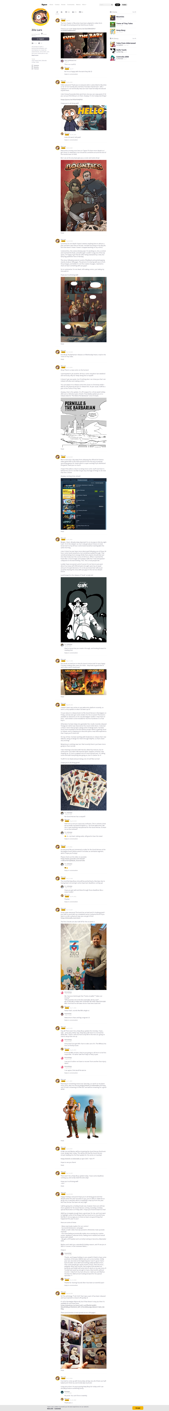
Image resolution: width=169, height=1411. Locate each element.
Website (36, 65)
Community (70, 4)
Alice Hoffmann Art (70, 60)
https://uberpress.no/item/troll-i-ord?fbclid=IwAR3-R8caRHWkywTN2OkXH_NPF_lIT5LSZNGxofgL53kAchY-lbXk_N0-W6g (83, 1307)
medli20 (120, 45)
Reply (71, 74)
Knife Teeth (121, 50)
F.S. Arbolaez (68, 644)
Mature (78, 4)
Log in (117, 4)
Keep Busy (120, 30)
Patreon (36, 69)
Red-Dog (120, 52)
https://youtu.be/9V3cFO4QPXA (72, 100)
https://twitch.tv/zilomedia (89, 1085)
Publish (124, 4)
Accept (138, 1408)
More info (50, 1408)
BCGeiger (67, 1391)
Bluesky (36, 67)
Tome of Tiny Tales (124, 23)
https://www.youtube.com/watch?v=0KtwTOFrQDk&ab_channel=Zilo (73, 860)
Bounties (120, 16)
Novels (63, 4)
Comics (57, 4)
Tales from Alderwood (126, 43)
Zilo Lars (63, 19)
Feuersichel (67, 1013)
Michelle (120, 58)
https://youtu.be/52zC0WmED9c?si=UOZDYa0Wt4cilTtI (78, 30)
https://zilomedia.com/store (70, 918)
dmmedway (68, 992)
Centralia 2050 (122, 57)
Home (51, 4)
